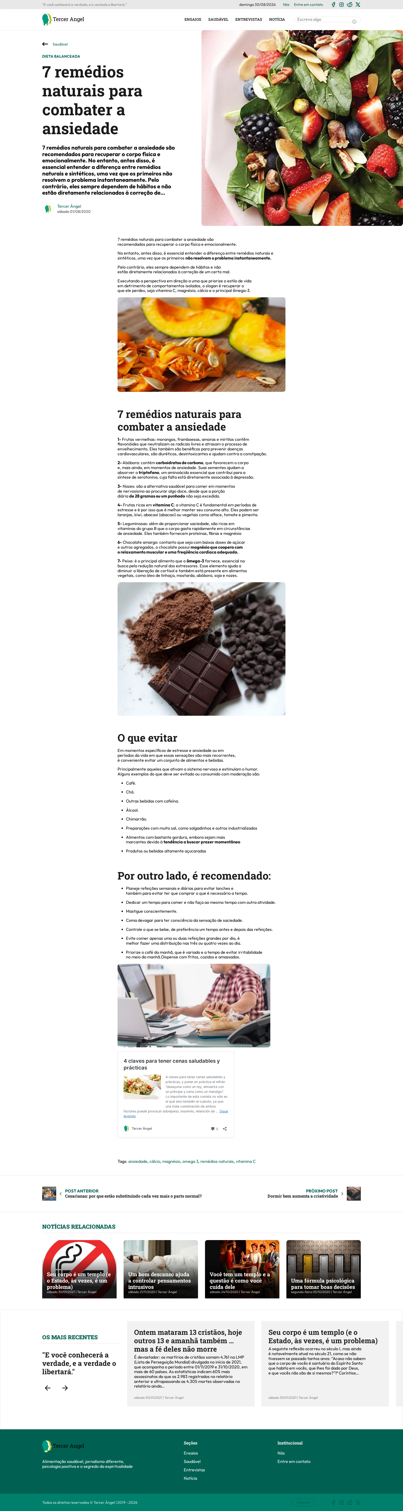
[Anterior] (47, 1388)
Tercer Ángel (69, 206)
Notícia (277, 19)
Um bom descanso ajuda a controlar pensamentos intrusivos (159, 1280)
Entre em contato (308, 4)
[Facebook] (333, 4)
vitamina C (246, 1161)
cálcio (154, 1161)
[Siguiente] (65, 1388)
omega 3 (190, 1161)
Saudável (218, 19)
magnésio (171, 1161)
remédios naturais (217, 1161)
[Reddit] (350, 4)
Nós (286, 4)
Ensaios (192, 19)
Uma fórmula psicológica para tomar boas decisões (323, 1283)
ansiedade (137, 1161)
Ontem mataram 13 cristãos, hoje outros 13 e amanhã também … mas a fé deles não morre (188, 1340)
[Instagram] (341, 4)
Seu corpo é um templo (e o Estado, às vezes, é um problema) (79, 1280)
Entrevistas (248, 19)
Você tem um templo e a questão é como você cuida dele (240, 1280)
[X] (358, 4)
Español (303, 1502)
